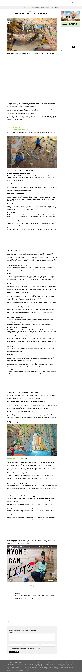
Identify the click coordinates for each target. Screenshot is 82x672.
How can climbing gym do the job (16, 458)
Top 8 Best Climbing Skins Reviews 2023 (46, 621)
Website (42, 643)
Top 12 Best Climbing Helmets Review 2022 (19, 621)
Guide (34, 11)
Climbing (31, 11)
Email (26, 643)
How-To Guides (57, 7)
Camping (37, 7)
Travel (42, 7)
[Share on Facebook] (31, 586)
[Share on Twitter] (33, 586)
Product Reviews (49, 7)
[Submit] (73, 47)
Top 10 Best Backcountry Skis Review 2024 (18, 129)
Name (10, 643)
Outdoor (31, 7)
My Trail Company (33, 53)
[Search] (72, 3)
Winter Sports (24, 7)
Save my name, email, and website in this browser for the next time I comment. (26, 648)
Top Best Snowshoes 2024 (14, 127)
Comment (11, 632)
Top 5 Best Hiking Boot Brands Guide (17, 124)
